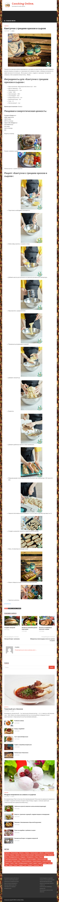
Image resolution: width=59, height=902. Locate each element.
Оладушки (23, 857)
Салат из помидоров (42, 859)
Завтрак (12, 854)
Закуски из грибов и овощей (27, 854)
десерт (35, 863)
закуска (14, 608)
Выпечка (21, 852)
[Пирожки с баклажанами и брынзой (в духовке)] (8, 827)
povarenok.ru (7, 603)
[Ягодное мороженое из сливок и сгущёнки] (29, 791)
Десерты (42, 852)
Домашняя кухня (49, 852)
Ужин (16, 863)
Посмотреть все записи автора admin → (26, 650)
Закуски (6, 792)
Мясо (6, 857)
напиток (50, 863)
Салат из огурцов (32, 859)
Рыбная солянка (19, 720)
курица (44, 863)
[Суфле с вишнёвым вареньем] (8, 749)
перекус (10, 865)
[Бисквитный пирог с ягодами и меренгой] (8, 843)
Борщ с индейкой (19, 728)
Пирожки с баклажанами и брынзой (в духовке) (27, 822)
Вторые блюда (14, 852)
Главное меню (10, 20)
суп (41, 865)
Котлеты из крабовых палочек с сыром (45, 628)
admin (13, 30)
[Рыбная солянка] (8, 725)
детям (10, 608)
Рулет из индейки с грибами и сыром (24, 830)
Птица (36, 857)
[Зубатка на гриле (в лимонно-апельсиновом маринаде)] (8, 811)
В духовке (7, 852)
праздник (30, 865)
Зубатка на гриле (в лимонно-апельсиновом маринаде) (30, 806)
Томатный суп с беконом (13, 709)
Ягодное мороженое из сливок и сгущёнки (20, 794)
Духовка (7, 854)
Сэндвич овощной (9, 627)
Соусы (11, 863)
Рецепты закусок (22, 859)
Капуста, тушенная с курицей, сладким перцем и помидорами (31, 814)
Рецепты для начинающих (11, 859)
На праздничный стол (14, 857)
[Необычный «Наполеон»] (8, 757)
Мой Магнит (50, 854)
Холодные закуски (23, 863)
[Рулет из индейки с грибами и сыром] (8, 835)
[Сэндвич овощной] (12, 626)
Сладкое (7, 863)
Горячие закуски (34, 852)
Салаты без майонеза (26, 861)
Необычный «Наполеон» (21, 752)
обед (6, 865)
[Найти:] (29, 667)
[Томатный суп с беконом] (29, 705)
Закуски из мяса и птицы (41, 854)
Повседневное (30, 857)
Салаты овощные (37, 861)
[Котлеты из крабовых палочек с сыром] (47, 626)
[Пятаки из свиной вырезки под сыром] (29, 626)
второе (30, 863)
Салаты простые (46, 861)
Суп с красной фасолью (21, 736)
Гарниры (27, 852)
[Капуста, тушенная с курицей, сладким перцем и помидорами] (8, 819)
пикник (19, 608)
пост (25, 865)
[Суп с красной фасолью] (8, 741)
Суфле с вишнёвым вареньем (23, 744)
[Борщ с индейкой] (8, 733)
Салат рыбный (8, 861)
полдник (21, 865)
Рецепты (41, 857)
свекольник (36, 865)
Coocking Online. (23, 3)
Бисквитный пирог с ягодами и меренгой (26, 838)
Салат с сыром (16, 861)
